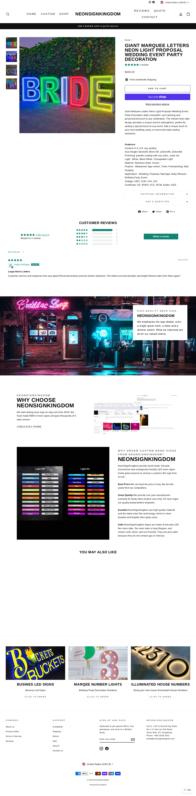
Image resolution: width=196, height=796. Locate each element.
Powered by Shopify (98, 785)
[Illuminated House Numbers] (160, 663)
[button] (132, 65)
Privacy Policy (12, 731)
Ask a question (157, 201)
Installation (58, 727)
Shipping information (157, 194)
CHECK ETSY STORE (29, 426)
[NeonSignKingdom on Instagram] (101, 748)
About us (10, 727)
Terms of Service (14, 736)
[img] (15, 260)
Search (56, 746)
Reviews (142, 10)
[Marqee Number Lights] (98, 663)
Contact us (58, 751)
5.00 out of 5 (42, 235)
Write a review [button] (161, 236)
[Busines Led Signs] (35, 663)
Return (56, 736)
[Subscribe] (133, 739)
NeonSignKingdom (98, 14)
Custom (48, 14)
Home (31, 14)
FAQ (55, 741)
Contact (150, 17)
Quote (160, 10)
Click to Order (35, 697)
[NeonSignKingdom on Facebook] (107, 748)
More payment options (157, 104)
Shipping (57, 731)
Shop (64, 14)
